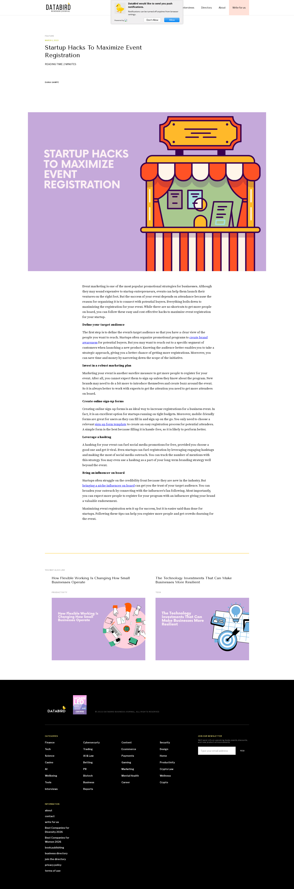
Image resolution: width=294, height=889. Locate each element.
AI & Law (88, 755)
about (48, 810)
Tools (48, 782)
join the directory (55, 859)
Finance (50, 742)
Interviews (51, 788)
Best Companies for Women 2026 (57, 839)
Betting (88, 762)
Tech (158, 592)
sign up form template (110, 424)
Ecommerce (128, 749)
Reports (88, 788)
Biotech (88, 775)
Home (163, 755)
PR (85, 769)
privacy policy (53, 864)
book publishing (54, 847)
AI (46, 769)
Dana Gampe (52, 82)
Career (125, 782)
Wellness (165, 775)
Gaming (126, 762)
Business (88, 782)
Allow (172, 20)
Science (49, 755)
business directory (56, 853)
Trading (88, 749)
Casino (49, 762)
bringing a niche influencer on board (108, 486)
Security (165, 742)
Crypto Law (166, 769)
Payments (127, 755)
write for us (52, 822)
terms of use (53, 870)
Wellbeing (51, 775)
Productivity (59, 592)
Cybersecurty (91, 742)
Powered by (120, 20)
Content (126, 742)
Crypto (164, 782)
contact (50, 816)
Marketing (127, 769)
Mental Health (130, 775)
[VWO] (128, 20)
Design (164, 749)
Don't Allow (152, 20)
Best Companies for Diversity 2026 (57, 829)
